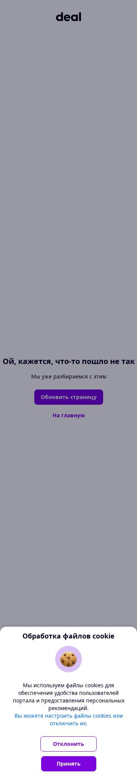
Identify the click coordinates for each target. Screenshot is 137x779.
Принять (69, 763)
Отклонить (68, 743)
